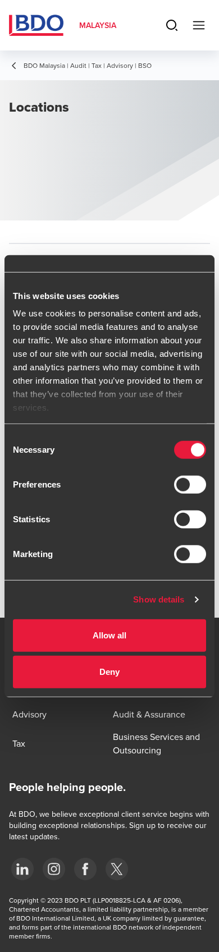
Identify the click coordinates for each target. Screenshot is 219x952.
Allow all (110, 635)
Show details (158, 599)
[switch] (190, 484)
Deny (109, 672)
